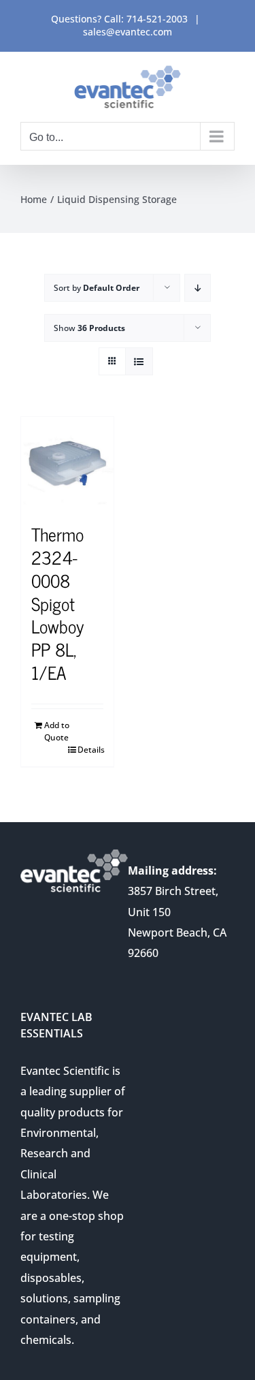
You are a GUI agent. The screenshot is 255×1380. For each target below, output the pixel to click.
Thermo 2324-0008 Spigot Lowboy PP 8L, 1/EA (57, 603)
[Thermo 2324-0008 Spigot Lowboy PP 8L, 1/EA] (67, 463)
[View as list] (139, 361)
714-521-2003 (157, 18)
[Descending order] (197, 288)
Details (90, 749)
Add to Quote (56, 731)
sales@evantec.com (127, 31)
